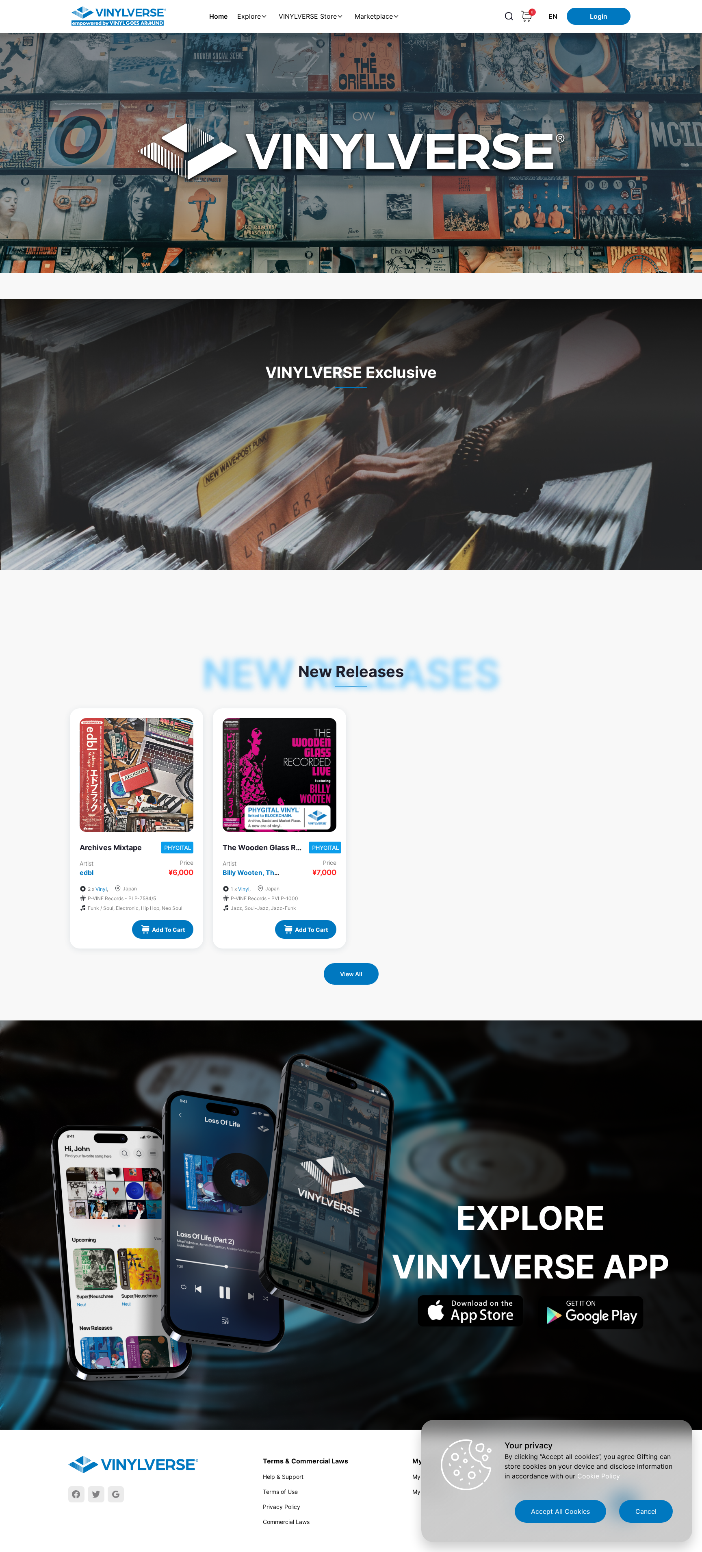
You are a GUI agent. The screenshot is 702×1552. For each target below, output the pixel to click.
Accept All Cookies (560, 1511)
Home (218, 16)
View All (351, 973)
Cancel (645, 1511)
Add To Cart (168, 929)
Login (598, 16)
